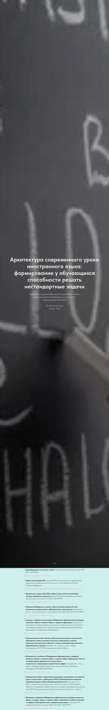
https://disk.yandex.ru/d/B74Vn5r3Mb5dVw (38, 602)
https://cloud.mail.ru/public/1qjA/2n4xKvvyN (38, 633)
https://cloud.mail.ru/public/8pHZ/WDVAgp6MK (39, 692)
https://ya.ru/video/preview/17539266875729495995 (41, 651)
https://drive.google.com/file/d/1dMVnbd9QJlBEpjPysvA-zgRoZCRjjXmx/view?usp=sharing (53, 589)
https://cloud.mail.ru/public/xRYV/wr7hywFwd (38, 615)
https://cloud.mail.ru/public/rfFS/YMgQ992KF (38, 708)
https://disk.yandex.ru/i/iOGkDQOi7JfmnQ (37, 576)
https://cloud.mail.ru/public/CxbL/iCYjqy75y (38, 672)
